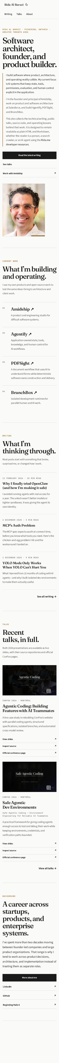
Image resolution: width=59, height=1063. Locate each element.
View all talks (47, 868)
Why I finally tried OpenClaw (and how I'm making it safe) (25, 485)
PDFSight (22, 363)
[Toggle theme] (26, 4)
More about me (29, 977)
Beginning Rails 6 (29, 1005)
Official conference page (29, 753)
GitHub (29, 995)
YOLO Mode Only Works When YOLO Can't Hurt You (24, 565)
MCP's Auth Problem (19, 525)
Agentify (21, 334)
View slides (29, 739)
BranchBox (24, 392)
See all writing (46, 597)
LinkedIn (29, 986)
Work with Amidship (29, 173)
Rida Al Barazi (13, 4)
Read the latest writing (29, 155)
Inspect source (29, 746)
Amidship (22, 309)
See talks (7, 164)
